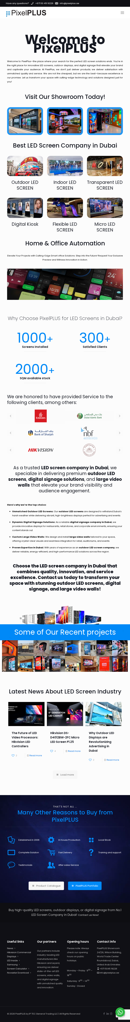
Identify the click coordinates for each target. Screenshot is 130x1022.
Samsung (12, 964)
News (10, 948)
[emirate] (40, 416)
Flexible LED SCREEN (65, 227)
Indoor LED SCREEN (64, 185)
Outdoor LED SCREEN (25, 185)
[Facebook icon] (104, 1013)
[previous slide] (10, 416)
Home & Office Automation (65, 243)
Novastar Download (18, 972)
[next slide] (119, 416)
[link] (25, 166)
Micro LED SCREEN (104, 227)
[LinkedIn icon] (107, 1013)
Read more (35, 755)
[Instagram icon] (111, 1013)
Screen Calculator (17, 968)
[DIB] (89, 416)
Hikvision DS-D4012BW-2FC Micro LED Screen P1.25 (64, 737)
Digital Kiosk (25, 224)
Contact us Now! (88, 915)
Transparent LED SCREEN (105, 185)
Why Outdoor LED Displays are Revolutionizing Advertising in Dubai (101, 742)
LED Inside (12, 960)
